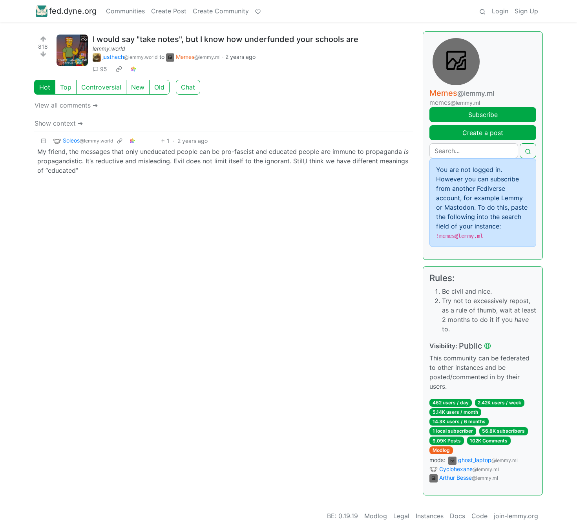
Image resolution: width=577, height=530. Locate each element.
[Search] (482, 11)
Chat (188, 87)
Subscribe (483, 115)
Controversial (101, 87)
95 (103, 69)
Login (500, 11)
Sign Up (526, 11)
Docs (457, 516)
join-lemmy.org (516, 516)
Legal (401, 516)
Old (159, 87)
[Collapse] (43, 141)
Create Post (168, 11)
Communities (125, 11)
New (137, 87)
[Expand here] (72, 50)
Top (65, 87)
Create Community (221, 11)
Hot (44, 87)
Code (479, 516)
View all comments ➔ (66, 105)
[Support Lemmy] (258, 11)
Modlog (441, 450)
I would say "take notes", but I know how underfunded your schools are (225, 39)
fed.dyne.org (73, 11)
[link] (119, 69)
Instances (430, 516)
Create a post (482, 133)
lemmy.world (109, 48)
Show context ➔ (59, 123)
